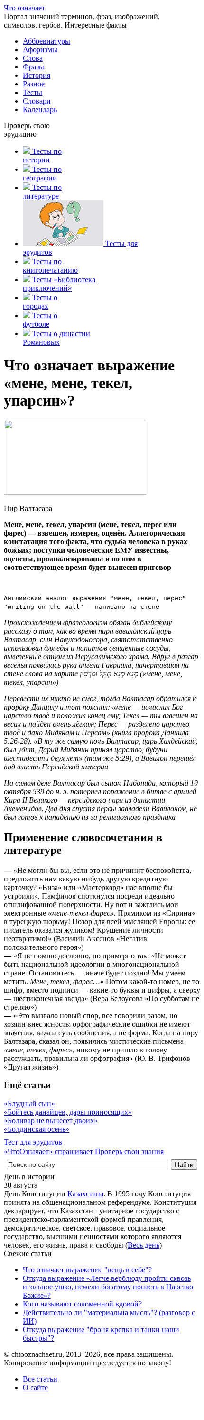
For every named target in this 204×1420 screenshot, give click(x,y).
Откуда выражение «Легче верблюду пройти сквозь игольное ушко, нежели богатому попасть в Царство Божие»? (108, 1286)
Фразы (33, 67)
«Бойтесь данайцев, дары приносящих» (68, 1112)
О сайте (35, 1387)
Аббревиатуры (46, 41)
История (36, 75)
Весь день (143, 1245)
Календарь (40, 109)
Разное (34, 84)
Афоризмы (40, 50)
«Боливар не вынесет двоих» (51, 1121)
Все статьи (40, 1379)
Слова (33, 58)
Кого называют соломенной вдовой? (82, 1304)
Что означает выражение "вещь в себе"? (87, 1270)
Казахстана (85, 1194)
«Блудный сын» (29, 1103)
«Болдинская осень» (36, 1129)
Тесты (32, 92)
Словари (37, 101)
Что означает (24, 8)
